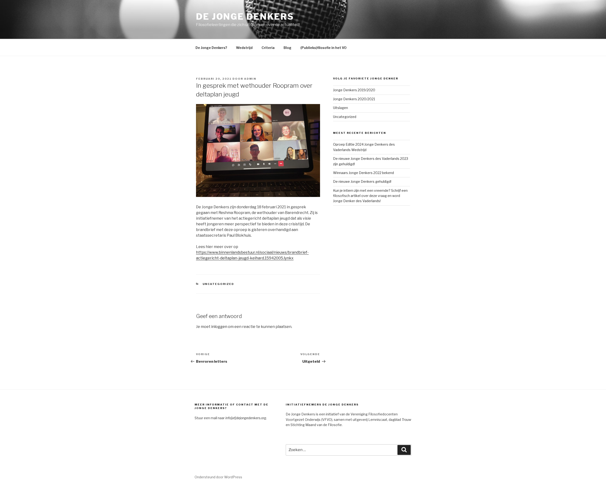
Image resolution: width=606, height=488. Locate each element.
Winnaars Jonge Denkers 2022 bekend (363, 173)
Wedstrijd (244, 48)
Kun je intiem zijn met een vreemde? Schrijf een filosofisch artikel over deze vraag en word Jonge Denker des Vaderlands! (370, 195)
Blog (287, 48)
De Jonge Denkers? (211, 48)
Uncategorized (218, 284)
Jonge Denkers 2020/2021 (354, 99)
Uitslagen (340, 108)
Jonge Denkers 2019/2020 (354, 90)
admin (250, 78)
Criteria (268, 48)
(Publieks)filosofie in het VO (323, 48)
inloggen (219, 326)
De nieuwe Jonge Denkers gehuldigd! (362, 181)
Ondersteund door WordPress (218, 477)
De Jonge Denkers (245, 16)
